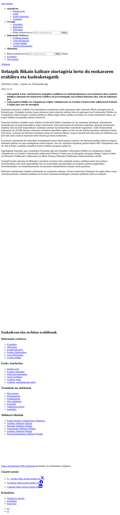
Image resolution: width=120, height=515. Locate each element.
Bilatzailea (18, 27)
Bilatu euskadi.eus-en (23, 32)
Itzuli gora (11, 503)
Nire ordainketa (14, 401)
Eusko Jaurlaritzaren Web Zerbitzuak (18, 466)
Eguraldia (11, 404)
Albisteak (5, 64)
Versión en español (15, 498)
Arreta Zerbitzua (14, 377)
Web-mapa (18, 29)
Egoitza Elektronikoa (22, 46)
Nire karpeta (12, 59)
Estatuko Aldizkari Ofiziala (19, 431)
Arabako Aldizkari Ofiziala (19, 423)
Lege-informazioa (21, 40)
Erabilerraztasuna (21, 38)
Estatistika (11, 409)
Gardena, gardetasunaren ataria (21, 382)
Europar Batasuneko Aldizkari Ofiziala (25, 434)
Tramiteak (17, 19)
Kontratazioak (13, 398)
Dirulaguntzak (13, 396)
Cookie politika (20, 43)
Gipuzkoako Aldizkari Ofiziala (21, 428)
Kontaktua (18, 24)
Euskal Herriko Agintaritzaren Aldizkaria (26, 420)
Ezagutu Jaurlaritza (16, 371)
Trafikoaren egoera (15, 406)
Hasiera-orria (19, 11)
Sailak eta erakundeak (17, 374)
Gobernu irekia (14, 379)
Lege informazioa (15, 355)
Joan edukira (7, 3)
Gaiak (15, 14)
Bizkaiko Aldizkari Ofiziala (19, 426)
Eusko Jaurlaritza (21, 16)
